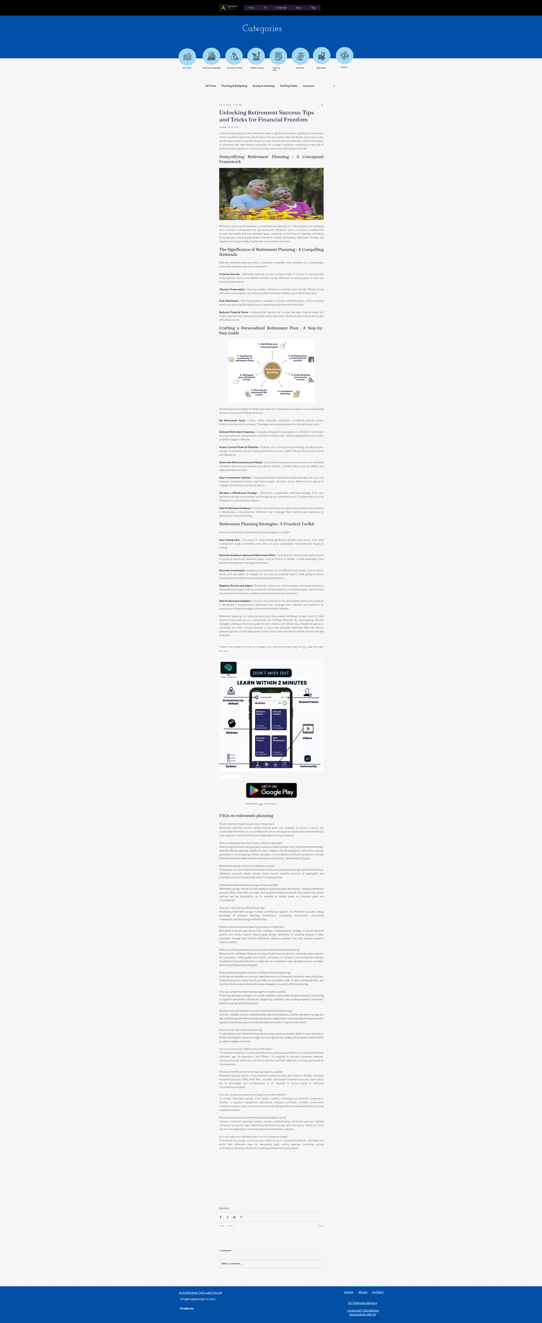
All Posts (211, 85)
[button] (333, 86)
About (363, 1292)
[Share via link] (241, 1217)
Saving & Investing (263, 85)
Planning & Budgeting (234, 85)
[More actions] (322, 104)
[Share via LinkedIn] (234, 1217)
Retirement (224, 1208)
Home (348, 1292)
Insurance (308, 85)
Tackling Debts (288, 85)
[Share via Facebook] (220, 1217)
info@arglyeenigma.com (198, 1299)
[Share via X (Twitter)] (227, 1217)
